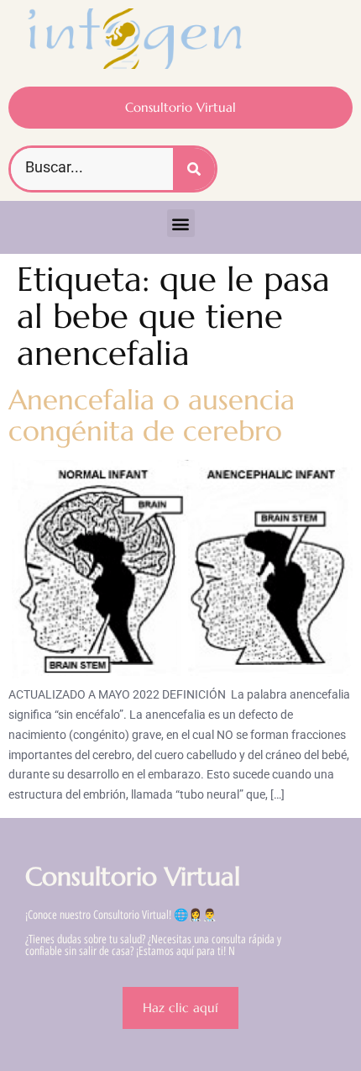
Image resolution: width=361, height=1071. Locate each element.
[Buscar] (194, 169)
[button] (181, 223)
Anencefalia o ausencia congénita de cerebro (151, 414)
